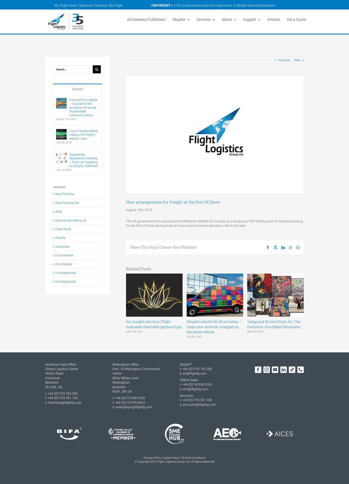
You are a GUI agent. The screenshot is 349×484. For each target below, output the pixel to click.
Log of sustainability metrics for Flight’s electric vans (83, 135)
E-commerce (64, 255)
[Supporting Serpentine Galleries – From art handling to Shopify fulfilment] (61, 155)
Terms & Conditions (193, 457)
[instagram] (266, 369)
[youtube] (275, 369)
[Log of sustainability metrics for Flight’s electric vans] (61, 131)
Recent (77, 88)
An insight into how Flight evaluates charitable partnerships (154, 324)
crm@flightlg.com (195, 389)
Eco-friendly (63, 264)
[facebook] (258, 369)
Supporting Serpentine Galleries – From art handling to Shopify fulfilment (83, 160)
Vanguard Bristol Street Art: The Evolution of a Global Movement (274, 324)
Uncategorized (65, 281)
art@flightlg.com (195, 373)
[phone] (300, 369)
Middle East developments (256, 5)
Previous (284, 60)
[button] (129, 306)
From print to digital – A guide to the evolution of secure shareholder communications (83, 107)
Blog (58, 211)
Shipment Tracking (93, 5)
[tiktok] (292, 369)
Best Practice (64, 194)
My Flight (116, 5)
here (242, 226)
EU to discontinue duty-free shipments (204, 5)
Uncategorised (65, 273)
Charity (60, 238)
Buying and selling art (70, 220)
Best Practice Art (67, 203)
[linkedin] (283, 369)
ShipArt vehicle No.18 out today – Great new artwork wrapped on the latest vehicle (214, 326)
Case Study (63, 229)
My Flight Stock (65, 5)
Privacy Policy (152, 457)
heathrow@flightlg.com (65, 403)
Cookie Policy (171, 457)
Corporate (62, 247)
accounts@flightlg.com (199, 405)
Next (297, 60)
